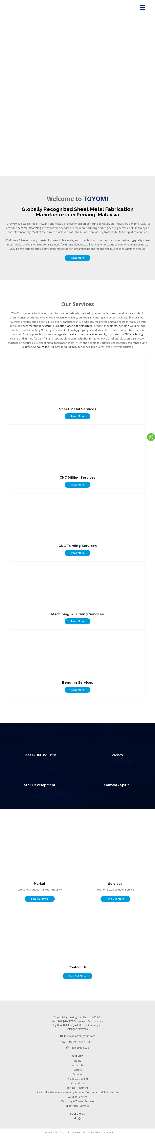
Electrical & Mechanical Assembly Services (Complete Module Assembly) (77, 1092)
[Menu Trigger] (142, 7)
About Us (77, 1065)
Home (77, 1060)
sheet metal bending (116, 326)
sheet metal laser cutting (36, 326)
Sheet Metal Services (77, 1105)
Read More (77, 257)
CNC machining (134, 334)
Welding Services (77, 1097)
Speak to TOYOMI (43, 347)
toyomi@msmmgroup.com (79, 1036)
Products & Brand (77, 1078)
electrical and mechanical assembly (84, 334)
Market (78, 1069)
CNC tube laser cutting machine (74, 326)
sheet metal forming (28, 228)
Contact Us (77, 1083)
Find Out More (39, 898)
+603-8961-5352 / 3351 (79, 1042)
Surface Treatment (77, 1087)
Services (77, 1074)
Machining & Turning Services (77, 1101)
